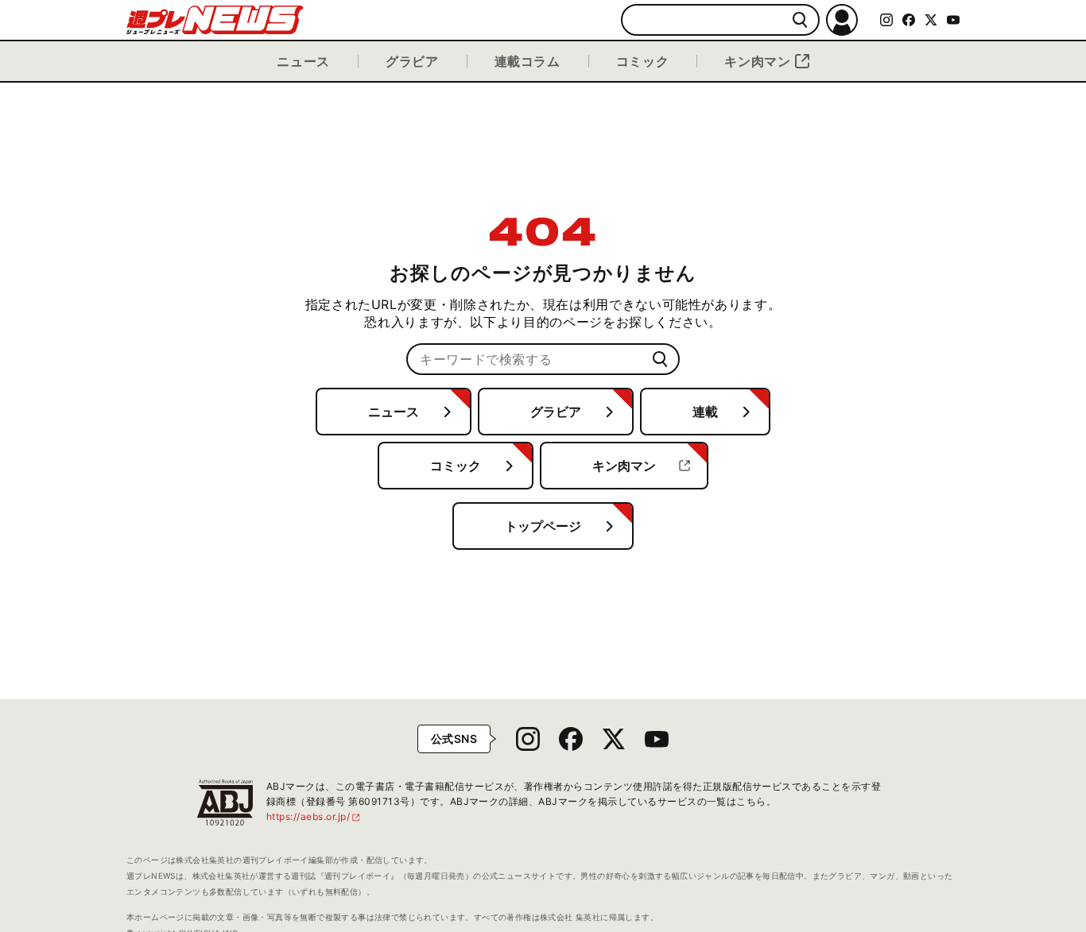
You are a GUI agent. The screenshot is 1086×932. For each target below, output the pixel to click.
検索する (800, 20)
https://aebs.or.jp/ (314, 816)
